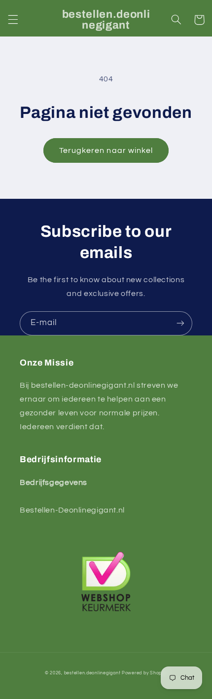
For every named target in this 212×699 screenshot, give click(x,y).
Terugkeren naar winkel (106, 150)
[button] (12, 19)
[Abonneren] (180, 323)
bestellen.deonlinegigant (92, 673)
